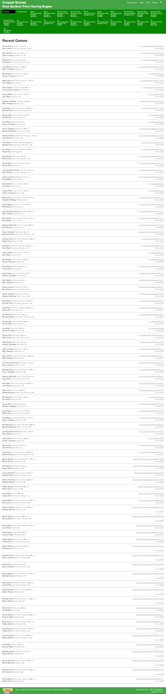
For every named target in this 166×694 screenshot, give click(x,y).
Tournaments (132, 2)
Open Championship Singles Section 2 (49, 13)
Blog (141, 2)
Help (148, 2)
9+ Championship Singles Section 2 (89, 22)
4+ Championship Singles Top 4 (49, 22)
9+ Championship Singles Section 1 (76, 22)
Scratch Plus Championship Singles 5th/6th (156, 13)
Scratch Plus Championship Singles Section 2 (76, 13)
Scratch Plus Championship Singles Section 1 (63, 13)
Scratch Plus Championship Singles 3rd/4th (143, 13)
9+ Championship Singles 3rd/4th (116, 22)
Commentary (22, 11)
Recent (6, 11)
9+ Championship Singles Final (103, 21)
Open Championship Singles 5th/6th (116, 13)
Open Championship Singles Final (89, 13)
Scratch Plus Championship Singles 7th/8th (9, 22)
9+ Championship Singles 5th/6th (129, 22)
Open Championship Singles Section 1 (36, 13)
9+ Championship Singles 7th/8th (143, 22)
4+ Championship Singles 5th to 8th (63, 22)
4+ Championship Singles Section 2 (36, 22)
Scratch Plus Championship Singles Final (129, 13)
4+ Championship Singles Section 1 (22, 22)
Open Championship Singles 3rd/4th (103, 13)
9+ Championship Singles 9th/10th (156, 22)
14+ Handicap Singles (7, 30)
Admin (154, 2)
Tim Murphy (158, 689)
